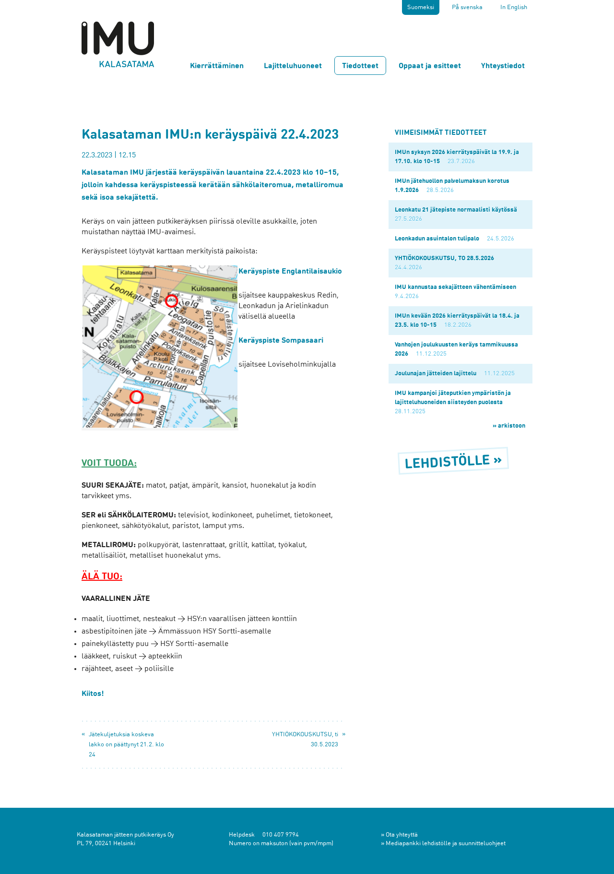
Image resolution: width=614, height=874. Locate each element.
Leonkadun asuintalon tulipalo (437, 239)
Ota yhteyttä (402, 835)
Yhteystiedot (503, 66)
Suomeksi (420, 7)
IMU (118, 44)
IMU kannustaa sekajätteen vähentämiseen (455, 287)
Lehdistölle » (453, 463)
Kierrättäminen (217, 66)
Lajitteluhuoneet (293, 66)
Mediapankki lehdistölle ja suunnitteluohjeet (446, 843)
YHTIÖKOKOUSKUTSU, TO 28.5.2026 (444, 258)
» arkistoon (509, 426)
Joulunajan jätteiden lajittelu (435, 374)
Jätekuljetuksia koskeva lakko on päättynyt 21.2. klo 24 (126, 744)
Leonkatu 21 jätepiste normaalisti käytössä (456, 210)
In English (513, 7)
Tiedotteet (360, 66)
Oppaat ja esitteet (430, 66)
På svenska (467, 7)
